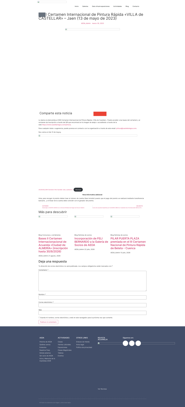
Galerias (85, 6)
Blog (127, 6)
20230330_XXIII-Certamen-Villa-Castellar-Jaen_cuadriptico (56, 189)
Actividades (117, 6)
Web (40, 310)
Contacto (136, 6)
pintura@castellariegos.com (126, 128)
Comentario (43, 270)
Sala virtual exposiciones (101, 6)
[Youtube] (138, 343)
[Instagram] (132, 343)
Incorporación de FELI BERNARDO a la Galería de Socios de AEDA (91, 242)
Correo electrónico (46, 302)
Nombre (42, 294)
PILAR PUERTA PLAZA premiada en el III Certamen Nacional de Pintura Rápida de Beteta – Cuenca (128, 243)
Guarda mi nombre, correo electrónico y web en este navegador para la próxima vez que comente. (76, 317)
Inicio (77, 6)
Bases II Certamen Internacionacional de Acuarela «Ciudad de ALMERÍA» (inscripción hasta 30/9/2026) (53, 245)
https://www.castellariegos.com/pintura (56, 125)
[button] (147, 6)
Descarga (78, 189)
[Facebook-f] (125, 343)
